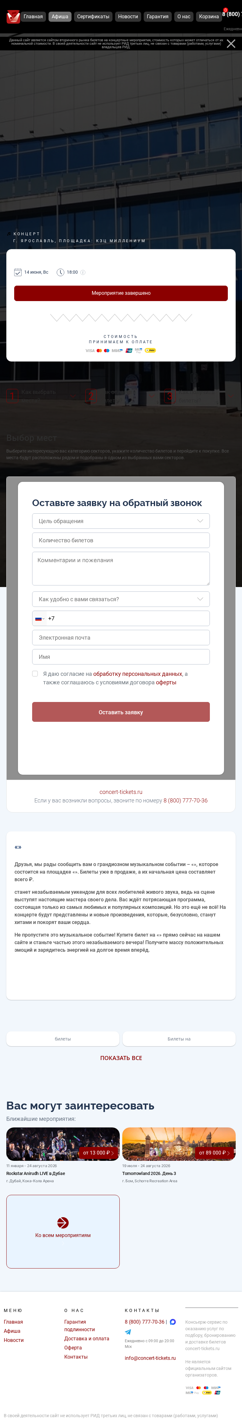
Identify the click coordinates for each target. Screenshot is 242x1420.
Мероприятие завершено (121, 293)
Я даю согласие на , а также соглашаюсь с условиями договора (115, 678)
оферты (166, 682)
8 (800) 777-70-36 (186, 800)
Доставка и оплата (86, 1339)
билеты (63, 1039)
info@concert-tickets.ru (150, 1358)
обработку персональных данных (137, 673)
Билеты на (179, 1039)
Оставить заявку (121, 712)
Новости (14, 1340)
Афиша (12, 1331)
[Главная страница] (13, 17)
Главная (13, 1322)
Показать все (121, 1058)
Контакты (76, 1357)
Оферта (73, 1348)
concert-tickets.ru (121, 792)
